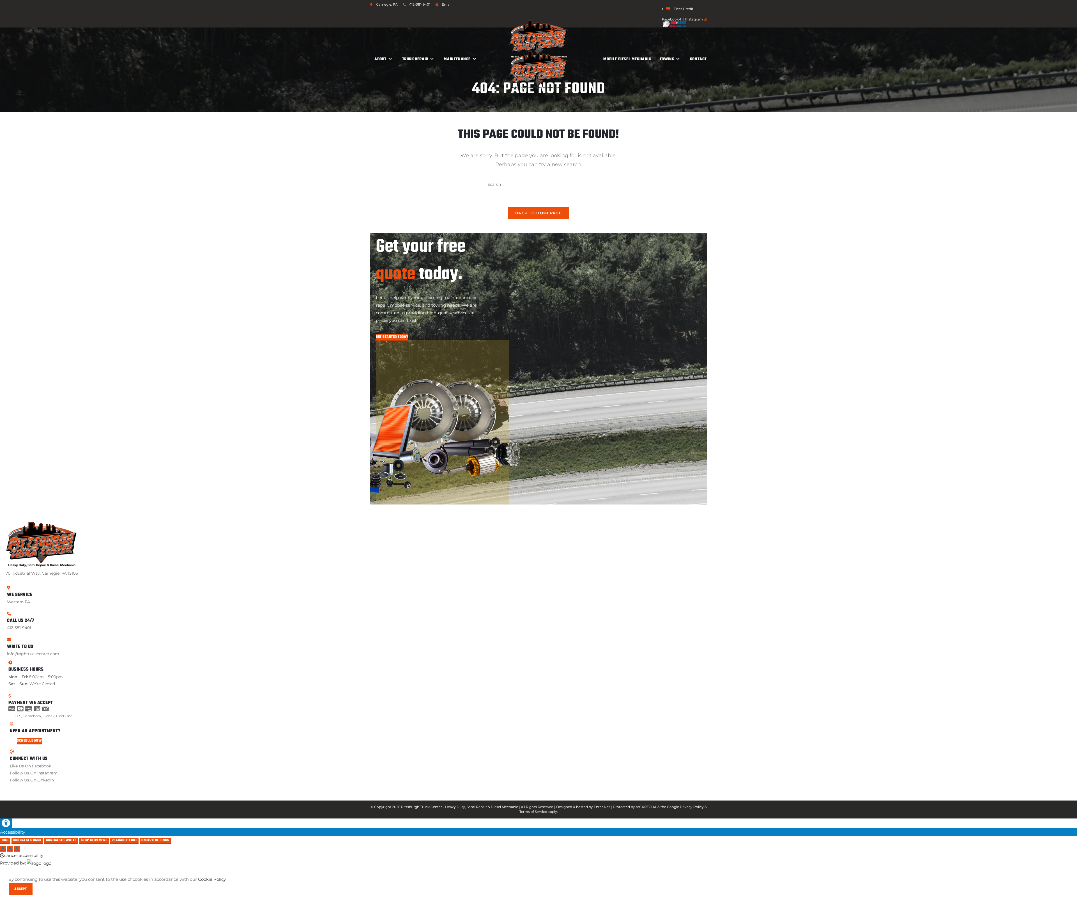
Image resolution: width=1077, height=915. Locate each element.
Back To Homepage (538, 213)
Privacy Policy (692, 807)
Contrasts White (61, 840)
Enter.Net (602, 807)
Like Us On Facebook (30, 766)
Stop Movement (94, 840)
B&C (5, 840)
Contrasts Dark (27, 840)
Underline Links (155, 840)
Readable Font (124, 840)
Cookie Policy (211, 879)
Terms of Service (533, 811)
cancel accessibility (23, 855)
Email (446, 4)
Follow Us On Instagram (33, 773)
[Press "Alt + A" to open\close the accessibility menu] (6, 823)
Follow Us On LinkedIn (32, 780)
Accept (20, 889)
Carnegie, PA (387, 4)
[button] (392, 337)
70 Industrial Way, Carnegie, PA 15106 (42, 573)
